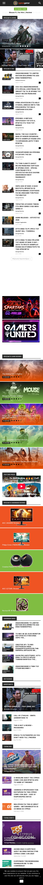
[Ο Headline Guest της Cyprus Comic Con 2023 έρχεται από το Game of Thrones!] (6, 780)
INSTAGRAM (8, 679)
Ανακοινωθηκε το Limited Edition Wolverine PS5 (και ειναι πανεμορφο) (27, 75)
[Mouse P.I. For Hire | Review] (21, 392)
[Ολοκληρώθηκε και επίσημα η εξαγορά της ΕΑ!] (8, 155)
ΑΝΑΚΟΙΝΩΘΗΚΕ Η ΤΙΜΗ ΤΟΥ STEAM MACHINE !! (27, 667)
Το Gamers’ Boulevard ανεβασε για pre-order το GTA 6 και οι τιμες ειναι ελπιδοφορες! (20, 767)
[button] (4, 3)
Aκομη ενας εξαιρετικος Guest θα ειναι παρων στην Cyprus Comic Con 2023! (26, 851)
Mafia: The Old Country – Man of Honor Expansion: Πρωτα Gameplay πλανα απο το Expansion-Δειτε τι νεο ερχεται (28, 138)
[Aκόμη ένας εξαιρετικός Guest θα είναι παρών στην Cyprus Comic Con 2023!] (6, 851)
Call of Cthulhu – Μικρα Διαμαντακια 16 (24, 716)
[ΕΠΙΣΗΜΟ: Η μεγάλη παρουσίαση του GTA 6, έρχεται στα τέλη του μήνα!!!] (8, 121)
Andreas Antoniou (20, 80)
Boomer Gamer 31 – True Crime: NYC (19, 706)
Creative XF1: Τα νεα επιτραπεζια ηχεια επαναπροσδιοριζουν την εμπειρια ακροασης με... (26, 647)
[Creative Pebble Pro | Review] (21, 560)
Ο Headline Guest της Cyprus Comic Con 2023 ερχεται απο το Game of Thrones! (26, 780)
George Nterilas (19, 96)
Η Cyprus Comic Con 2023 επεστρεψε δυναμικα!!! (20, 839)
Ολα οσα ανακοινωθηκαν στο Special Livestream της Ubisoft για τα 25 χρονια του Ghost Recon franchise (28, 90)
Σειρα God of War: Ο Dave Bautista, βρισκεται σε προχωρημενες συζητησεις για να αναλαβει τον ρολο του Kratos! (27, 190)
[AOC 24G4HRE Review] (21, 517)
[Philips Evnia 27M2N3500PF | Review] (21, 539)
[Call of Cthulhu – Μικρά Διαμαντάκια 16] (6, 717)
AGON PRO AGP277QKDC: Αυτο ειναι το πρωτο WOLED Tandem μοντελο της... (27, 657)
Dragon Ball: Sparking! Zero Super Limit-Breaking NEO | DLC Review (20, 13)
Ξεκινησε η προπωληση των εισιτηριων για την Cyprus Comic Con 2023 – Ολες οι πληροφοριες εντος (26, 793)
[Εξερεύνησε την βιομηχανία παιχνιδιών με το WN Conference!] (6, 863)
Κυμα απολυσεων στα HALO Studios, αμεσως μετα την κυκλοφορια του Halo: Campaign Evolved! (27, 105)
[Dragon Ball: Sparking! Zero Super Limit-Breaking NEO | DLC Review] (21, 414)
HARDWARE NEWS (6, 639)
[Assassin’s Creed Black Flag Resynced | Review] (21, 458)
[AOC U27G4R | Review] (21, 582)
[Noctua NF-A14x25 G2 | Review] (21, 604)
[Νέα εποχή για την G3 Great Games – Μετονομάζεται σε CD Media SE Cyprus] (6, 806)
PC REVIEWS (5, 40)
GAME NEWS (6, 79)
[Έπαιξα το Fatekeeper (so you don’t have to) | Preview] (6, 737)
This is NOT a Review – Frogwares (23, 726)
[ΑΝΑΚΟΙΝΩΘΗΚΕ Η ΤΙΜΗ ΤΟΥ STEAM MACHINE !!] (8, 669)
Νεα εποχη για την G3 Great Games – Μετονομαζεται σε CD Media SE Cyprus (26, 806)
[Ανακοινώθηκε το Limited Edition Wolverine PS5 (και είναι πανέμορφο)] (8, 76)
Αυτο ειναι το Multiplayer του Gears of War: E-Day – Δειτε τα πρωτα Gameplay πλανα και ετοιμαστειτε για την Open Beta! (27, 244)
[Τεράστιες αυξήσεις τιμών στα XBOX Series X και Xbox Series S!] (8, 207)
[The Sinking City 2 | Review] (21, 34)
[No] (40, 877)
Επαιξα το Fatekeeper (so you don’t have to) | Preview (27, 736)
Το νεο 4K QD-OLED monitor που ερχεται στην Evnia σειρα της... (27, 636)
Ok (21, 881)
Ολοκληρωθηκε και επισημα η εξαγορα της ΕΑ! (27, 153)
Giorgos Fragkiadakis (20, 222)
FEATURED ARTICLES (8, 62)
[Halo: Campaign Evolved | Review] (21, 436)
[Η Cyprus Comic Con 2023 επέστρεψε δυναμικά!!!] (21, 833)
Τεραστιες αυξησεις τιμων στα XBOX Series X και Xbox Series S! (27, 206)
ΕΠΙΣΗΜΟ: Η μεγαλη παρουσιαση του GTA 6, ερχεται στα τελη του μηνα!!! (25, 121)
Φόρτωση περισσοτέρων (20, 259)
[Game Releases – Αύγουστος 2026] (8, 220)
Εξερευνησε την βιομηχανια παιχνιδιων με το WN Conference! (26, 863)
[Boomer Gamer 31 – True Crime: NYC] (17, 58)
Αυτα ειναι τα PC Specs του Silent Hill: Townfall (27, 230)
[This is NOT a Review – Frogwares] (6, 727)
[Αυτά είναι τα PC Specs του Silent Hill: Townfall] (8, 232)
